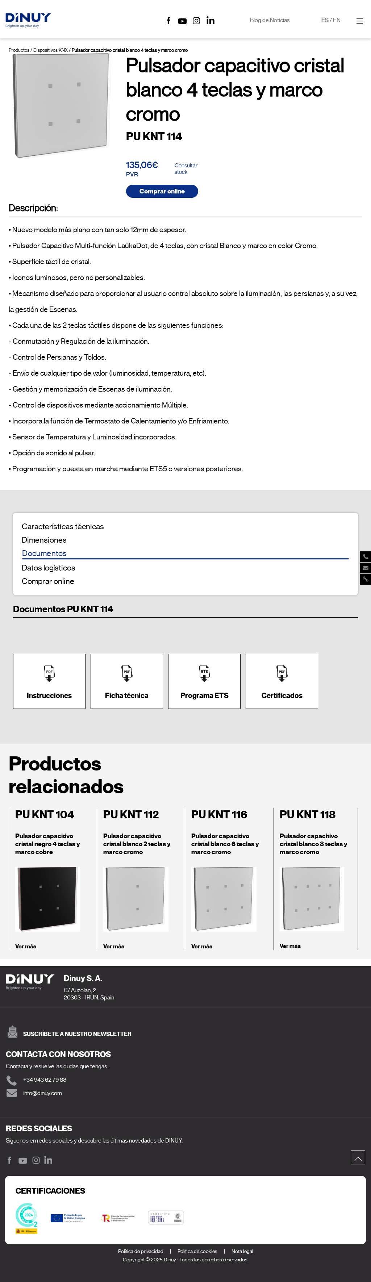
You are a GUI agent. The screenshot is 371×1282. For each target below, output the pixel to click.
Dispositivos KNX (50, 50)
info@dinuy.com (42, 1093)
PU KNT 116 (219, 814)
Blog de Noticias (270, 20)
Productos (19, 50)
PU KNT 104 (44, 814)
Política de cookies (197, 1251)
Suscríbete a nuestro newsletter (77, 1034)
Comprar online (162, 191)
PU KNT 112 (131, 814)
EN (337, 20)
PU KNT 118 (307, 814)
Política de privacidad (140, 1251)
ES (325, 20)
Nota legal (242, 1251)
